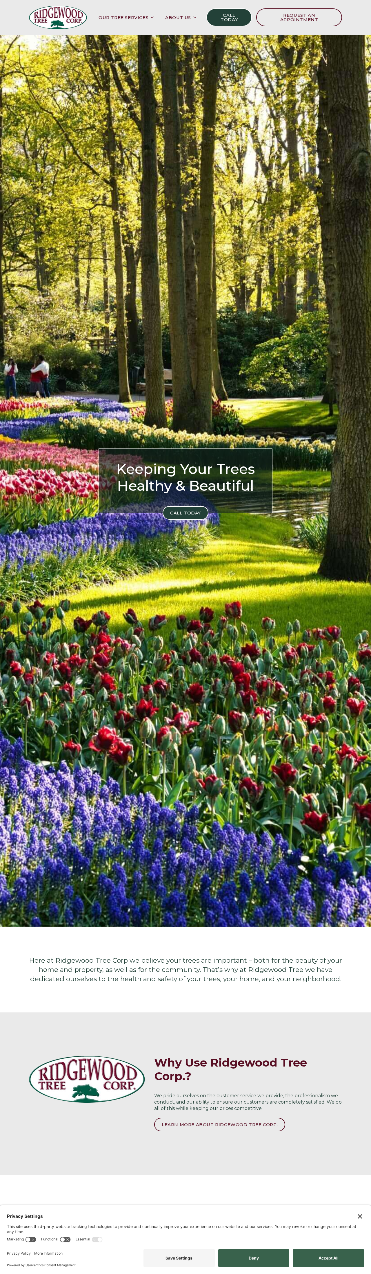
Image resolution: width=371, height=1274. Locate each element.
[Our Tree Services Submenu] (153, 17)
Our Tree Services (123, 17)
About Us (178, 17)
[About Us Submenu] (196, 17)
